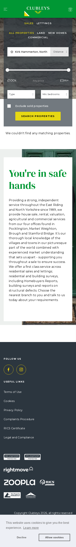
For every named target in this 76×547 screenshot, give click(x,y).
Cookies (9, 401)
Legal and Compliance (19, 437)
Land (41, 33)
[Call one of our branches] (70, 9)
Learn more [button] (31, 527)
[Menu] (5, 9)
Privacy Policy (13, 410)
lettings (44, 23)
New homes (57, 33)
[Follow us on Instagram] (21, 370)
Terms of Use (13, 392)
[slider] (38, 70)
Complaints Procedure (19, 419)
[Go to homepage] (38, 5)
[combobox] (31, 51)
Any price (38, 80)
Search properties (38, 116)
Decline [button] (22, 537)
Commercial (38, 37)
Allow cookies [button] (54, 537)
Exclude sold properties (31, 106)
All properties (21, 33)
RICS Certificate (14, 428)
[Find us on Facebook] (8, 370)
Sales (29, 23)
